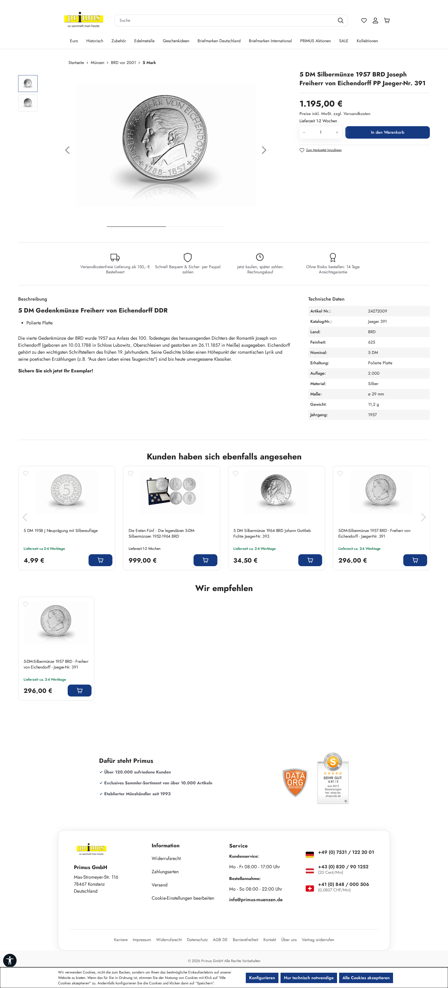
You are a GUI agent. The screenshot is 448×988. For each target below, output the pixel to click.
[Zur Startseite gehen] (83, 20)
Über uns (289, 940)
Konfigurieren (262, 978)
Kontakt (269, 940)
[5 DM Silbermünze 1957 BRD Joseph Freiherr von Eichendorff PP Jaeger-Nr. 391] (165, 145)
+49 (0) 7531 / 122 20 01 (346, 852)
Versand (159, 885)
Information (166, 845)
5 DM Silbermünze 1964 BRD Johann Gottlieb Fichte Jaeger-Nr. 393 (272, 533)
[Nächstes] (264, 151)
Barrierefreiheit (245, 940)
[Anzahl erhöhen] (337, 132)
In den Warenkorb (387, 132)
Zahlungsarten (165, 871)
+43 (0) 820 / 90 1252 (343, 866)
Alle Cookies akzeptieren (366, 978)
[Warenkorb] (388, 20)
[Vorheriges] (67, 151)
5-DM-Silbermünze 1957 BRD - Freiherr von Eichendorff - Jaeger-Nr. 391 (374, 533)
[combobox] (225, 20)
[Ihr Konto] (375, 20)
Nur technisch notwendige (309, 978)
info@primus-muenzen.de (256, 899)
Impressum (142, 940)
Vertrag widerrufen (318, 940)
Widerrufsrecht (166, 858)
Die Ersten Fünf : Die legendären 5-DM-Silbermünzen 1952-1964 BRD (162, 533)
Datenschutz (197, 940)
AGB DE (220, 940)
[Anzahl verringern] (304, 132)
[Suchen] (341, 20)
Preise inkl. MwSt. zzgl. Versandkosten (334, 114)
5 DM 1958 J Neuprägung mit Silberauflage (61, 531)
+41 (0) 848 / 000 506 (343, 884)
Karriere (121, 940)
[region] (156, 151)
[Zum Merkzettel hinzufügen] (25, 473)
